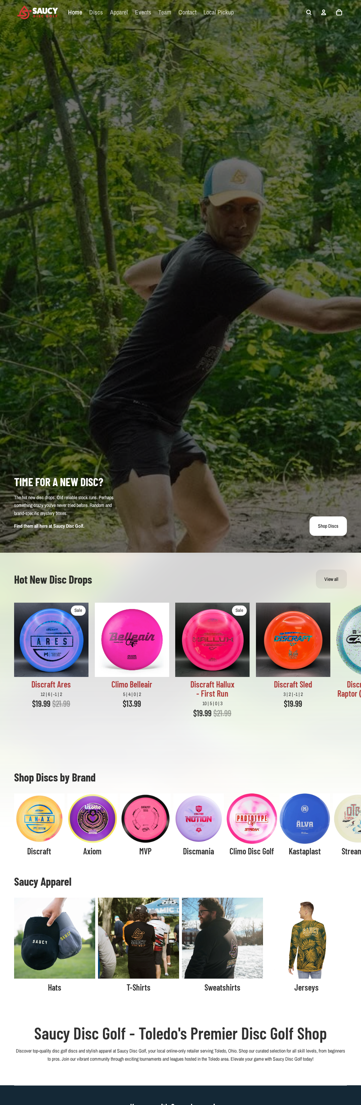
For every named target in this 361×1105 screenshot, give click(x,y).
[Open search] (309, 12)
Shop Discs (328, 526)
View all (331, 579)
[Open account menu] (323, 12)
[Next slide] (338, 664)
